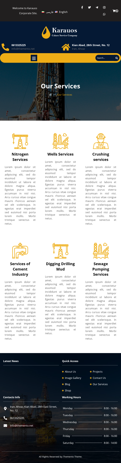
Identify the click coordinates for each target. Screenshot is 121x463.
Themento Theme (72, 456)
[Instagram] (104, 7)
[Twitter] (89, 7)
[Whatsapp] (104, 14)
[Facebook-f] (82, 7)
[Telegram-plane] (97, 7)
